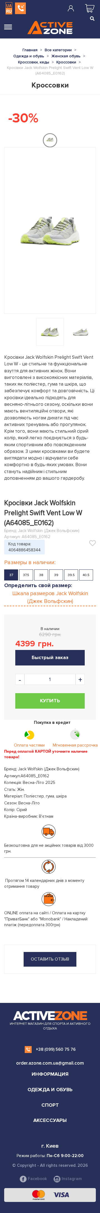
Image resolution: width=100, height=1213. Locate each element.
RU (9, 11)
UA (9, 5)
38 (41, 575)
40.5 (86, 575)
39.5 (71, 575)
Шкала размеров (50, 597)
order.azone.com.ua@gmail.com (50, 1063)
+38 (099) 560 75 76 (56, 1049)
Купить (50, 701)
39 (56, 575)
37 (11, 575)
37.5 (26, 575)
